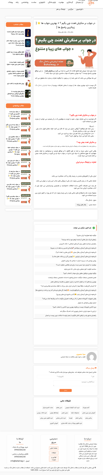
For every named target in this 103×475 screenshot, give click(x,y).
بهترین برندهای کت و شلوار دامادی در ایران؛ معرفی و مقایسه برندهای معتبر (73, 282)
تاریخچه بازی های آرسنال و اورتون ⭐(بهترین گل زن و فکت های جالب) (74, 256)
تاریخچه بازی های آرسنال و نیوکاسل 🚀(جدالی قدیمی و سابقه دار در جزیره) (73, 248)
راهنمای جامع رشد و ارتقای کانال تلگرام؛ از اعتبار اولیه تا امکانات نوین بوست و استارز (70, 315)
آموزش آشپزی (54, 423)
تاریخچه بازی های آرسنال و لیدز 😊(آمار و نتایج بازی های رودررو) (76, 294)
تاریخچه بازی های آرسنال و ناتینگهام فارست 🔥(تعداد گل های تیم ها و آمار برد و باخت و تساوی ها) (66, 290)
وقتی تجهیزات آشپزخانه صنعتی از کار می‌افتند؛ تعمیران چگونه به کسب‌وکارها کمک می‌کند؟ (69, 298)
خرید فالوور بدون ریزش (46, 418)
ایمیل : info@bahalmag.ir (19, 461)
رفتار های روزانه (62, 32)
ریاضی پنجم (88, 418)
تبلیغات (54, 453)
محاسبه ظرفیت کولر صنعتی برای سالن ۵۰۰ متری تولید (80, 269)
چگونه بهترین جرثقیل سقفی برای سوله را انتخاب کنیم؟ (79, 273)
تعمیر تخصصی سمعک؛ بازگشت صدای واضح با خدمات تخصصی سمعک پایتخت (72, 277)
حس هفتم (59, 408)
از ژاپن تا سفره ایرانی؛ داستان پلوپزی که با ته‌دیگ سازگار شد (78, 311)
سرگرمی (70, 9)
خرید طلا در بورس (42, 413)
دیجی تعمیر (65, 413)
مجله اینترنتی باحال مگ (43, 85)
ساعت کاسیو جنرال (48, 408)
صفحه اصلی (53, 448)
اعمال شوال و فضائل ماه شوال (87, 303)
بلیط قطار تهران (54, 413)
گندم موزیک (86, 408)
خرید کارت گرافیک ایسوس (72, 408)
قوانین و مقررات (53, 458)
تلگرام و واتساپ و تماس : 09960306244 (20, 455)
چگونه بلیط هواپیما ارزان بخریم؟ (86, 235)
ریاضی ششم (79, 418)
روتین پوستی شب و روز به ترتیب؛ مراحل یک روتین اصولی (78, 261)
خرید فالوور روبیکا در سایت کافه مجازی (71, 423)
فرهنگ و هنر (60, 9)
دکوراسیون (79, 9)
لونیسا (70, 418)
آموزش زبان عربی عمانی (88, 413)
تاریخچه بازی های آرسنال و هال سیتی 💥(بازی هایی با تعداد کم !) (76, 252)
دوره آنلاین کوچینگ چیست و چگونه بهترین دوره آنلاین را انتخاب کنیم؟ (74, 307)
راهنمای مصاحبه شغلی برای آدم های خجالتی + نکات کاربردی (77, 244)
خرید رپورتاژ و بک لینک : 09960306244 (20, 448)
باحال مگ (70, 32)
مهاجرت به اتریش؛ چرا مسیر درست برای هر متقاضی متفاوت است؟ (76, 265)
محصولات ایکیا (75, 413)
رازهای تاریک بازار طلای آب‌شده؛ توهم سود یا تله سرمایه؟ (79, 239)
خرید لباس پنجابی (61, 418)
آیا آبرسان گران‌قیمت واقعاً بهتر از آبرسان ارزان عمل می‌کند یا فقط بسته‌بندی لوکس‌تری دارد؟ (68, 286)
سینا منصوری (81, 354)
